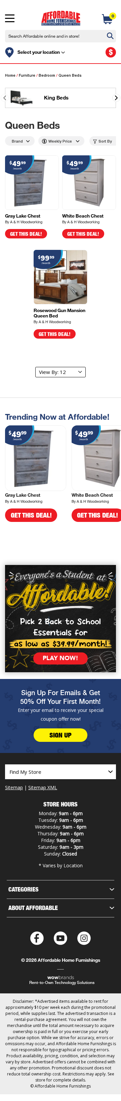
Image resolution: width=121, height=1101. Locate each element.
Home (10, 75)
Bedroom (47, 75)
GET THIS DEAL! (26, 234)
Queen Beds (70, 75)
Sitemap (14, 787)
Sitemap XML (42, 787)
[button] (116, 98)
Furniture (27, 75)
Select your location (38, 52)
